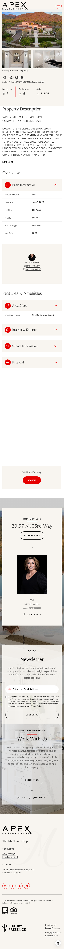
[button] (32, 780)
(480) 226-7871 (40, 798)
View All (47, 59)
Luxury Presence (52, 928)
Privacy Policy (36, 706)
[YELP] (20, 886)
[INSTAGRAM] (5, 886)
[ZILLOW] (27, 886)
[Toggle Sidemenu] (59, 6)
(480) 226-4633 (33, 266)
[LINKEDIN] (12, 886)
